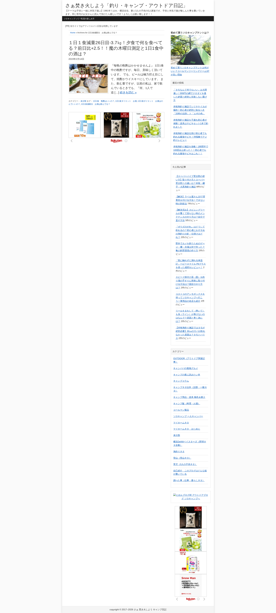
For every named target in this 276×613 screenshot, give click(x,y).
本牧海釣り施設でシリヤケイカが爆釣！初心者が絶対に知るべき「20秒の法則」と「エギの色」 (190, 110)
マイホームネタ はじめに (186, 429)
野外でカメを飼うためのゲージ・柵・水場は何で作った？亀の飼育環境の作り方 (190, 247)
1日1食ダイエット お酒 (126, 101)
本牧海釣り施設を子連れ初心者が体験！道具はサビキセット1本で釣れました (190, 123)
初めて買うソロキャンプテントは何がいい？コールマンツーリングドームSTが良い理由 (190, 71)
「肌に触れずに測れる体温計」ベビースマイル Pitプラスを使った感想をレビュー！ (191, 264)
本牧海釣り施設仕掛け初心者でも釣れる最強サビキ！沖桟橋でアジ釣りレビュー (190, 137)
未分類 (83, 101)
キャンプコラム (181, 381)
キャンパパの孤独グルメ (185, 368)
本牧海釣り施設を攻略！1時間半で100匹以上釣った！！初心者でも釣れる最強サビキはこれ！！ (190, 150)
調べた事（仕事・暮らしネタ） (189, 480)
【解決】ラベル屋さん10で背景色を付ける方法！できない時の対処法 (190, 200)
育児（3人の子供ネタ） (185, 464)
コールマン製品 (181, 410)
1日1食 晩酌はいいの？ (103, 101)
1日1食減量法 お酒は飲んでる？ (95, 104)
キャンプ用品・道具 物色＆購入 (189, 397)
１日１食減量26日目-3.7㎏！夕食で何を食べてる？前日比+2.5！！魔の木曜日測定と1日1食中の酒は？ (116, 48)
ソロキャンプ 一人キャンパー (188, 416)
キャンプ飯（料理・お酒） (186, 403)
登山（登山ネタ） (182, 458)
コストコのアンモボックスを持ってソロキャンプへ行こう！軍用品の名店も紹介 (190, 297)
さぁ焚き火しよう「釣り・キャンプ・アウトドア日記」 (126, 5)
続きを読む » (128, 92)
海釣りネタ (178, 451)
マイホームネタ (181, 422)
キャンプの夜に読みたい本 (186, 374)
